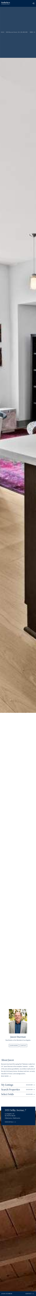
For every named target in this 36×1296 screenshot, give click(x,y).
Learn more (14, 1045)
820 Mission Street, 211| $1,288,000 (17, 32)
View (31, 32)
